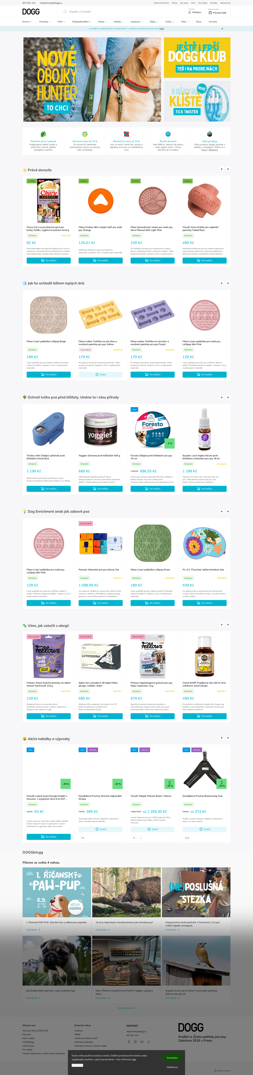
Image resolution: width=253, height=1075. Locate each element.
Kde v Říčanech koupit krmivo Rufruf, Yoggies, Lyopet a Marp (124, 992)
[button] (28, 79)
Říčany (174, 3)
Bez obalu (184, 3)
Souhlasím (172, 1057)
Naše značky (28, 1038)
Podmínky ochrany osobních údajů (90, 1046)
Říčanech (213, 150)
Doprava (79, 1030)
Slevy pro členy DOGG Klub (35, 1030)
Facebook (128, 1042)
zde (134, 1059)
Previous (222, 169)
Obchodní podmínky (84, 1042)
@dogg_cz (148, 1042)
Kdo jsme (27, 1034)
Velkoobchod (225, 3)
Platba (78, 1034)
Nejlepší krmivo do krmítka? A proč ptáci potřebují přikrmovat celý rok (191, 992)
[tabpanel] (49, 221)
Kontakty (213, 3)
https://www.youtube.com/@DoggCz (142, 1042)
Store (193, 3)
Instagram (135, 1042)
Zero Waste (202, 3)
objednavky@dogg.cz (136, 1031)
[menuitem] (29, 22)
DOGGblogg (28, 1042)
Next (228, 169)
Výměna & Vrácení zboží (86, 1038)
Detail (103, 829)
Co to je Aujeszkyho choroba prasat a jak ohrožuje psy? (124, 922)
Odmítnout (172, 1067)
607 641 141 (132, 1035)
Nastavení (77, 1065)
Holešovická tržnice (161, 3)
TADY (161, 28)
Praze (204, 150)
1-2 (82, 838)
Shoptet (227, 1071)
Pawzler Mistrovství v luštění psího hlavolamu (44, 1053)
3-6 (91, 838)
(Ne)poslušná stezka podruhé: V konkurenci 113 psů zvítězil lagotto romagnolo (192, 924)
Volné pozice (28, 1046)
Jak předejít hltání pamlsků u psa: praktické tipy (50, 990)
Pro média (27, 1049)
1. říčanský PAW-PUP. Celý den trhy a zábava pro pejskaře (56, 922)
